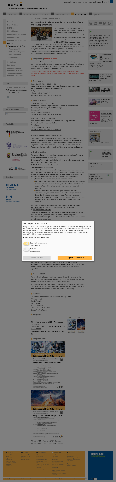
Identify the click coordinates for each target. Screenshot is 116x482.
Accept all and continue (74, 258)
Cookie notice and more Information (36, 237)
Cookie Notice (47, 228)
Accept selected (37, 258)
